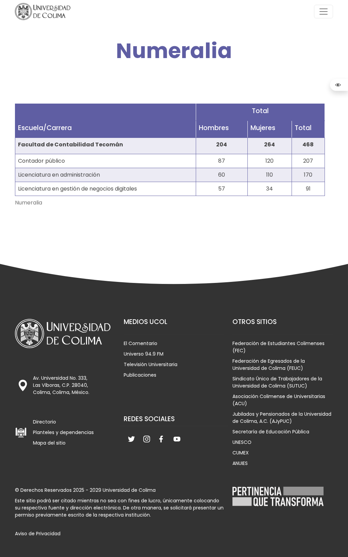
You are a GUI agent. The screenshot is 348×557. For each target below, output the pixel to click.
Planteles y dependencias (63, 432)
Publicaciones (140, 375)
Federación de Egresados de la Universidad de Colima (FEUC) (268, 365)
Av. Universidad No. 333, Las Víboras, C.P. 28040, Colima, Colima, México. (61, 385)
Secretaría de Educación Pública (270, 431)
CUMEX (240, 452)
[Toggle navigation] (323, 11)
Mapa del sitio (49, 442)
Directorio (44, 421)
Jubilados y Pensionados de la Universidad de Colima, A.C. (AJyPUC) (281, 418)
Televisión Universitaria (150, 364)
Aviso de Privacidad (37, 533)
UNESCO (241, 442)
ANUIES (240, 463)
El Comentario (140, 343)
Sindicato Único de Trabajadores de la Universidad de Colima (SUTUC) (277, 382)
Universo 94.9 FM (143, 354)
